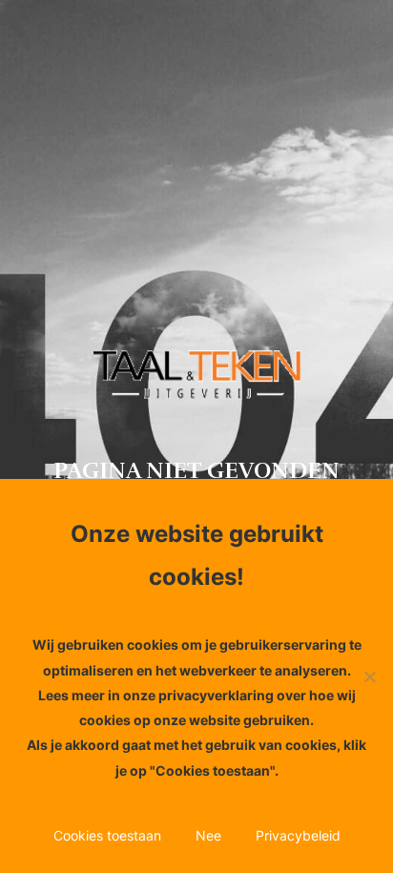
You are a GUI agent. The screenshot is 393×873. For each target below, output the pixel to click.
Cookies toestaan (107, 835)
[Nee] (369, 676)
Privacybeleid (298, 835)
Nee (208, 835)
